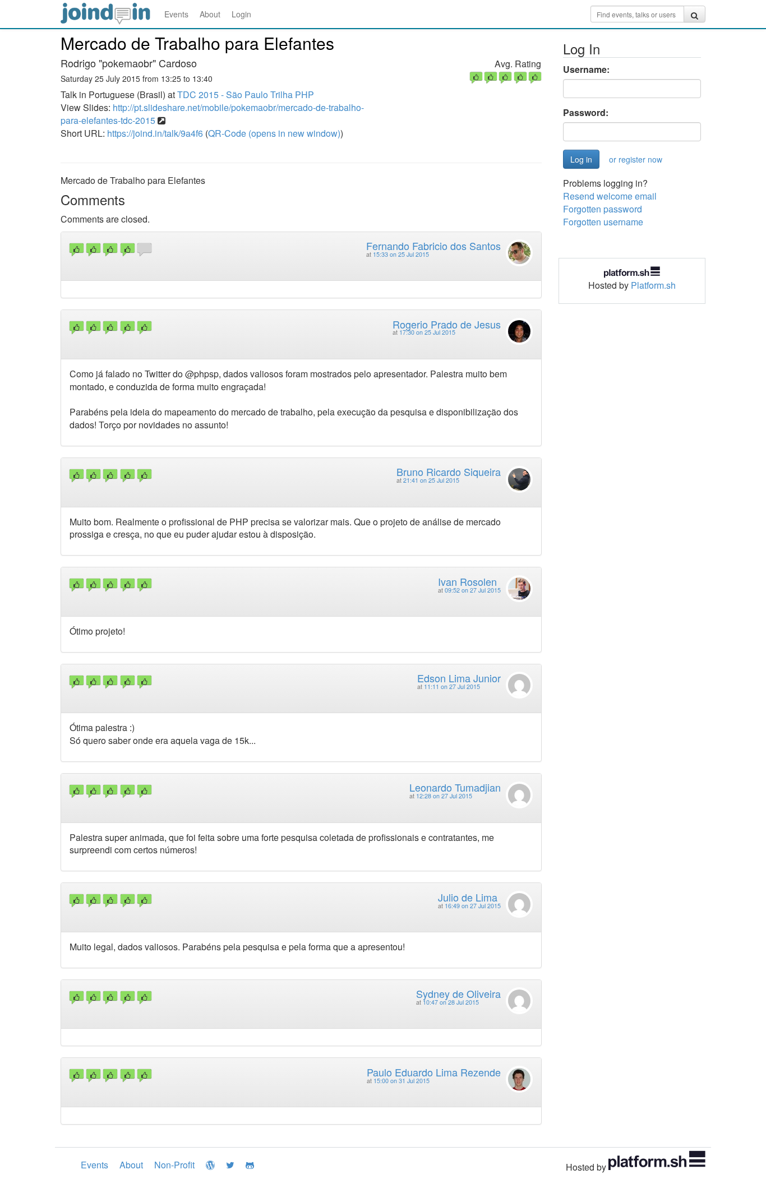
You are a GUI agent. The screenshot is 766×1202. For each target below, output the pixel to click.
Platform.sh (653, 285)
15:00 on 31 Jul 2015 (401, 1080)
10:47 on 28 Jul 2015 (451, 1002)
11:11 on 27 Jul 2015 (452, 686)
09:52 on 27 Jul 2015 (473, 590)
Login (241, 14)
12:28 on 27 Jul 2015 (444, 796)
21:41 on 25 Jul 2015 (431, 480)
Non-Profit (174, 1164)
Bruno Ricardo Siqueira (448, 471)
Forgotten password (602, 208)
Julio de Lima (467, 897)
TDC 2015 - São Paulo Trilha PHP (245, 94)
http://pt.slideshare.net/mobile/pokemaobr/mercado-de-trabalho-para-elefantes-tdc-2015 (212, 114)
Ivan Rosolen (467, 581)
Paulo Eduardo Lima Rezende (434, 1072)
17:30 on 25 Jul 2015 (427, 332)
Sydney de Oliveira (458, 993)
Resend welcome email (610, 195)
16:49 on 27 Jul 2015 (473, 906)
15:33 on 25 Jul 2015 (401, 254)
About (210, 14)
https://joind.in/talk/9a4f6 (155, 133)
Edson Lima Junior (459, 678)
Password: (585, 113)
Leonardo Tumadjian (455, 787)
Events (176, 14)
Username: (586, 69)
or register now (635, 159)
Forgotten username (603, 221)
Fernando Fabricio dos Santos (433, 245)
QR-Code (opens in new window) (274, 133)
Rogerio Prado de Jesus (447, 324)
